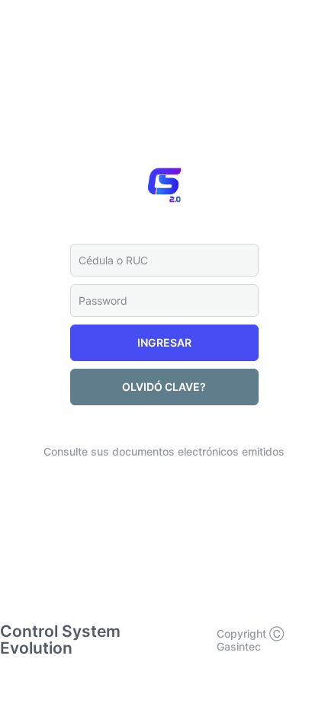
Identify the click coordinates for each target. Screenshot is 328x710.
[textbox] (164, 260)
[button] (164, 343)
